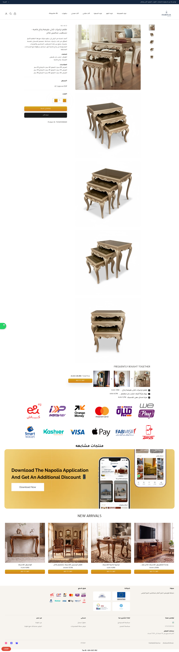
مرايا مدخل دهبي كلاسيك (137, 398)
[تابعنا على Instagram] (6, 643)
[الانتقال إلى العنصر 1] (152, 27)
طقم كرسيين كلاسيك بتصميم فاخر (68, 565)
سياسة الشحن (125, 626)
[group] (89, 479)
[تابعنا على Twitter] (11, 643)
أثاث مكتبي (86, 13)
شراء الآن (46, 115)
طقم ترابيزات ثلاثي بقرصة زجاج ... (133, 390)
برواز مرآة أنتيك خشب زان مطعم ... (133, 394)
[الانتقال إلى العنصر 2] (152, 35)
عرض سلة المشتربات (78, 626)
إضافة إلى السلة (46, 108)
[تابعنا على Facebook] (17, 643)
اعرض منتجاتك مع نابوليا (33, 626)
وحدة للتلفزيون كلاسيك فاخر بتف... (154, 565)
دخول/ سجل (82, 623)
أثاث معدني (75, 13)
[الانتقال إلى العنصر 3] (152, 42)
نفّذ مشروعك (53, 13)
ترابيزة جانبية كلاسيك (111, 565)
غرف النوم (109, 13)
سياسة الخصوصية (154, 643)
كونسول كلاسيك (25, 565)
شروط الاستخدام (168, 643)
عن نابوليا (38, 623)
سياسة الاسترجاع (124, 623)
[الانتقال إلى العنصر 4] (152, 50)
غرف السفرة (98, 13)
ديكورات (64, 13)
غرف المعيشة (121, 13)
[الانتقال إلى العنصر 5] (152, 57)
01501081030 (169, 626)
